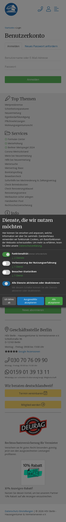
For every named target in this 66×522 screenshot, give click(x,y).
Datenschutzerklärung (30, 245)
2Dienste (18, 257)
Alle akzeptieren (54, 301)
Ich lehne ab (9, 301)
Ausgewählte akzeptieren (30, 301)
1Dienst (17, 266)
